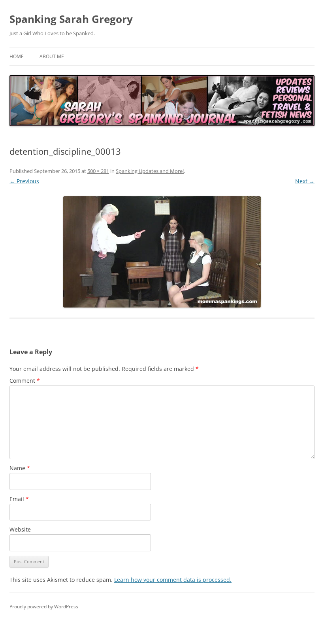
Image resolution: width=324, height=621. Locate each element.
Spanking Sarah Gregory (71, 19)
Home (16, 56)
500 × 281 (98, 171)
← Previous (24, 181)
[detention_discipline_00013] (162, 252)
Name (19, 468)
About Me (52, 56)
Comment (24, 380)
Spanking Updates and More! (150, 171)
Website (20, 529)
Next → (305, 181)
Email (19, 499)
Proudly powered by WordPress (43, 606)
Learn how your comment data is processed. (173, 579)
